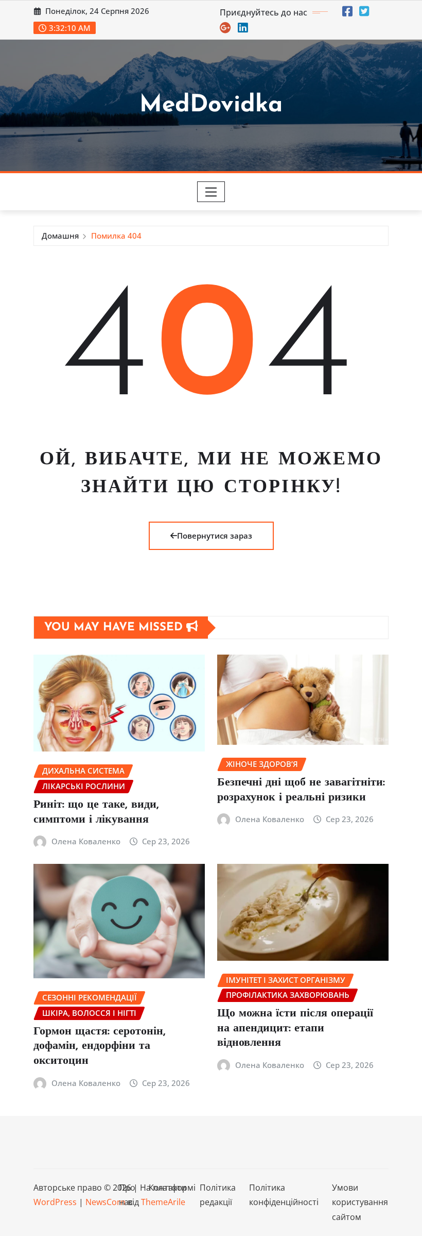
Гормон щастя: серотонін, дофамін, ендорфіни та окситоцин (99, 1046)
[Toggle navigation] (211, 191)
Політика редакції (218, 1195)
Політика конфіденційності (284, 1195)
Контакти (167, 1187)
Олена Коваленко (85, 841)
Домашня (60, 235)
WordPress (55, 1202)
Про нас (127, 1195)
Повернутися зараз (214, 535)
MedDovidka (211, 105)
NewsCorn (105, 1202)
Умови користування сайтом (360, 1202)
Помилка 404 (116, 235)
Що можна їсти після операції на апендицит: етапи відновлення (295, 1028)
